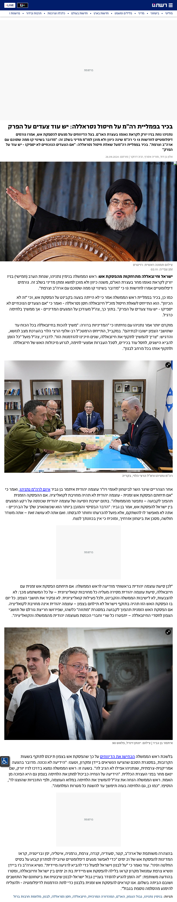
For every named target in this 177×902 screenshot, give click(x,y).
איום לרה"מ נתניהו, (34, 489)
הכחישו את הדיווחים (117, 756)
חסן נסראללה (61, 897)
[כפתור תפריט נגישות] (5, 761)
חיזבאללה (79, 897)
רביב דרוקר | (135, 157)
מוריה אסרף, (151, 157)
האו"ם (120, 897)
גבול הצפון (134, 897)
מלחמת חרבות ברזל (27, 897)
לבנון (46, 897)
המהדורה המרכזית (101, 897)
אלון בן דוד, (166, 157)
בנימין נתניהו (153, 897)
